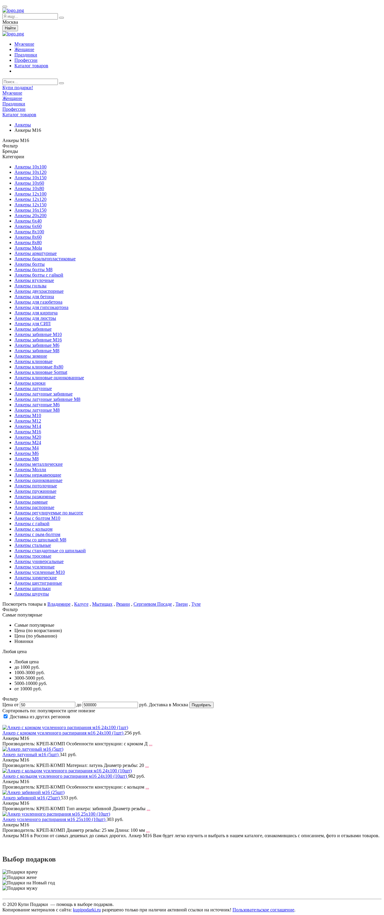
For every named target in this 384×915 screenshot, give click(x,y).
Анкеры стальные (32, 545)
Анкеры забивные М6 (36, 345)
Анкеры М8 (26, 458)
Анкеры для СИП (32, 323)
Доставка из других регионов (40, 716)
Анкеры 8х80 (28, 242)
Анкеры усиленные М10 (39, 572)
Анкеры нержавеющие (37, 474)
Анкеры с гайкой (32, 523)
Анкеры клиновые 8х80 (38, 366)
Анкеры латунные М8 (37, 410)
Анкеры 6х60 (28, 226)
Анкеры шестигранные (38, 583)
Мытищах (102, 604)
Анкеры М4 (26, 447)
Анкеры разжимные (35, 496)
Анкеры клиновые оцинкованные (49, 377)
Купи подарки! (17, 87)
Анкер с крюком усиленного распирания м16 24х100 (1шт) (63, 732)
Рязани (123, 604)
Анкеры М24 (27, 442)
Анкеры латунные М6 (37, 404)
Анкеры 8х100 (29, 231)
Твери (182, 604)
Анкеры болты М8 (33, 269)
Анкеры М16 (27, 431)
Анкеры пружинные (35, 491)
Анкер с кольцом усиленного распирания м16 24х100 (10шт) (65, 776)
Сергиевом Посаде (153, 604)
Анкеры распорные (34, 507)
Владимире (58, 604)
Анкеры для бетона (34, 296)
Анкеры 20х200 (30, 215)
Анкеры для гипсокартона (41, 307)
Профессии (26, 60)
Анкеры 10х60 (29, 183)
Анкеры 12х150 (30, 204)
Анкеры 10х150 (30, 177)
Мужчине (24, 44)
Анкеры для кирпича (36, 312)
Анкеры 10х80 (29, 188)
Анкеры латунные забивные (43, 393)
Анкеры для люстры (35, 318)
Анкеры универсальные (39, 561)
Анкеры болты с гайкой (38, 274)
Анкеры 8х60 (28, 237)
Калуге (81, 604)
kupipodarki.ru (87, 909)
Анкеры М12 (27, 420)
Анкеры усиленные (34, 566)
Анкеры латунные (33, 388)
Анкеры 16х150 (30, 210)
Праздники (25, 54)
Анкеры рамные (31, 501)
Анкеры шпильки (32, 588)
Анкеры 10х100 (30, 166)
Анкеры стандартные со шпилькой (50, 550)
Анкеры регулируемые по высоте (48, 512)
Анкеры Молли (30, 469)
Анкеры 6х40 (28, 220)
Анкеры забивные (33, 329)
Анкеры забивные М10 (38, 334)
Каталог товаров (31, 65)
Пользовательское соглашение (263, 909)
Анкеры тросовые (32, 556)
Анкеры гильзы (30, 285)
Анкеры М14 (27, 426)
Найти (10, 28)
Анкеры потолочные (35, 485)
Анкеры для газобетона (38, 301)
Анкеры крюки (30, 383)
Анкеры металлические (38, 464)
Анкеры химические (35, 577)
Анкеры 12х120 (30, 199)
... (150, 743)
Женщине (24, 49)
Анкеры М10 (27, 415)
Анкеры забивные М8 (36, 350)
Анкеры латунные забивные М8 (47, 399)
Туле (196, 604)
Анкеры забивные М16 (38, 339)
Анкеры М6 (26, 453)
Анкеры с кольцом (33, 529)
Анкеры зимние (30, 356)
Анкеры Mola (28, 247)
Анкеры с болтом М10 (37, 518)
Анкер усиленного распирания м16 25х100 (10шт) (54, 819)
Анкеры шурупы (31, 593)
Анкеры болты (29, 264)
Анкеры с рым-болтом (37, 534)
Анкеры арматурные (35, 253)
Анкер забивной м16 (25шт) (31, 797)
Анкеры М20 (27, 437)
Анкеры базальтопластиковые (45, 258)
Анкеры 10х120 (30, 172)
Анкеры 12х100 (30, 193)
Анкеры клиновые (33, 361)
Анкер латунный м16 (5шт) (31, 754)
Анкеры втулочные (34, 280)
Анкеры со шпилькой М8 (40, 539)
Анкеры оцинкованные (38, 480)
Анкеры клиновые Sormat (40, 372)
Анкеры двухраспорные (39, 291)
